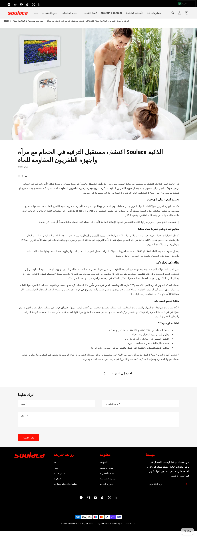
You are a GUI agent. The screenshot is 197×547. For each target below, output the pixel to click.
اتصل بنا (57, 478)
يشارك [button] (25, 175)
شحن (127, 523)
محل (56, 467)
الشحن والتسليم (107, 467)
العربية (184, 3)
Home (7, 20)
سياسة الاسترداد (107, 473)
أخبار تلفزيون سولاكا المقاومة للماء (28, 20)
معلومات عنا (59, 473)
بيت (55, 462)
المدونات (104, 462)
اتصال (134, 523)
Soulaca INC (73, 523)
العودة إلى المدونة (122, 373)
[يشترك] (185, 484)
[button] (71, 12)
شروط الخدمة (106, 484)
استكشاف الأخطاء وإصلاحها (66, 484)
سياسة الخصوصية (108, 478)
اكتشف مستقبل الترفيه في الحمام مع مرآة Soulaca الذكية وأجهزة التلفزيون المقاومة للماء (88, 20)
